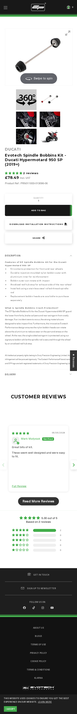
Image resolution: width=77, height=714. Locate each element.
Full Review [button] (19, 486)
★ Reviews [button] (73, 361)
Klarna (38, 677)
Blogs (38, 636)
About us (38, 627)
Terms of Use (38, 644)
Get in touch (41, 574)
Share (36, 238)
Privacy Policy (38, 652)
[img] (20, 433)
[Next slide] (73, 465)
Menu (5, 7)
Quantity (38, 198)
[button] (14, 173)
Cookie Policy (38, 661)
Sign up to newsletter (41, 588)
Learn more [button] (45, 701)
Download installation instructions (36, 224)
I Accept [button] (10, 709)
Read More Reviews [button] (38, 501)
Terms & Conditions (38, 669)
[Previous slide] (3, 465)
